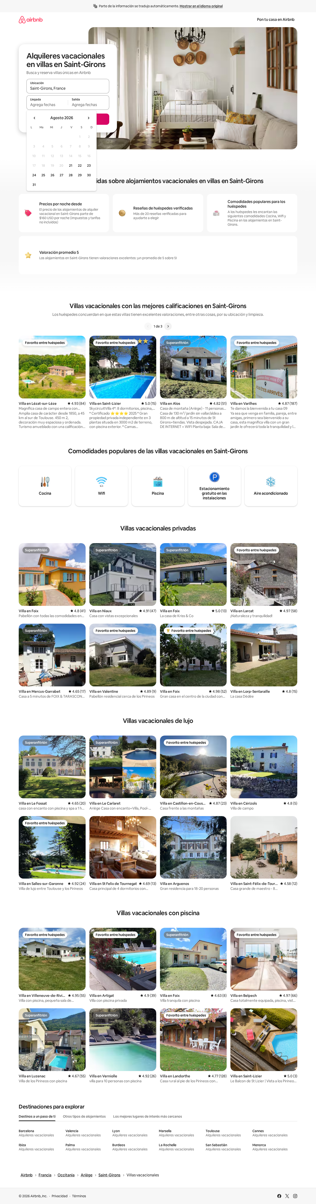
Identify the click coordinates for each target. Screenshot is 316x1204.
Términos (79, 1196)
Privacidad (60, 1196)
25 (43, 175)
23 (89, 165)
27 (61, 175)
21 (70, 165)
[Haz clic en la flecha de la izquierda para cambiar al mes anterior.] (34, 118)
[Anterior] (148, 326)
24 (34, 175)
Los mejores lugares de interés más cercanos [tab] (147, 1116)
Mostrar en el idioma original (201, 6)
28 (71, 175)
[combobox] (67, 88)
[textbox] (47, 104)
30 (89, 175)
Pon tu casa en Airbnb (275, 19)
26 (52, 175)
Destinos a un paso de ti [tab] (37, 1116)
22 (80, 165)
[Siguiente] (168, 326)
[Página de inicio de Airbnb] (31, 19)
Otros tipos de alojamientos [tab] (84, 1116)
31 (34, 185)
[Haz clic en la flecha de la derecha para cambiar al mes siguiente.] (88, 118)
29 (80, 175)
